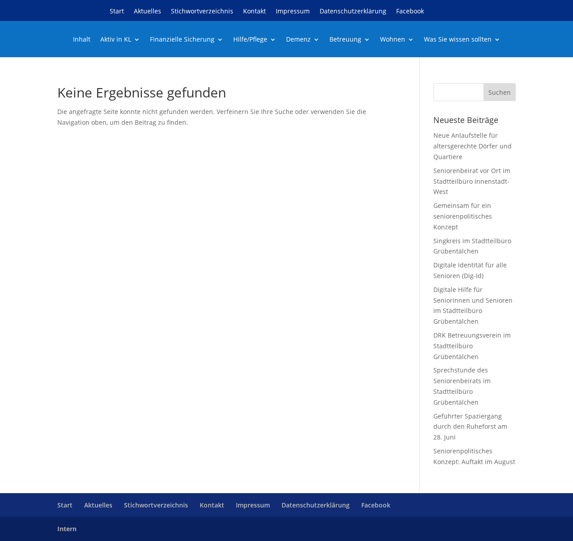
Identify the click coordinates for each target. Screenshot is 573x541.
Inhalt (81, 39)
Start (117, 11)
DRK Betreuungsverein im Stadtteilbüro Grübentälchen (472, 346)
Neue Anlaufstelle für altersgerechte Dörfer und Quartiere (472, 146)
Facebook (410, 11)
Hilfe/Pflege (250, 39)
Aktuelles (147, 11)
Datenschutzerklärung (353, 11)
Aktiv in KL (115, 39)
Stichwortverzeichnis (202, 11)
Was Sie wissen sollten (458, 39)
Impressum (293, 11)
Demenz (298, 39)
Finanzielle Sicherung (182, 39)
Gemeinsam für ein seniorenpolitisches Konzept (462, 216)
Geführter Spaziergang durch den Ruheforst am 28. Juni (470, 427)
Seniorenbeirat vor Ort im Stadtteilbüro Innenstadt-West (471, 181)
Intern (67, 528)
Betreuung (345, 39)
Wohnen (392, 39)
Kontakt (254, 11)
